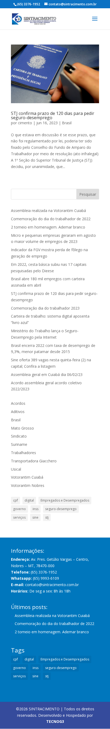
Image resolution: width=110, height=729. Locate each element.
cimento (25, 122)
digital (29, 500)
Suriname (19, 444)
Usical (16, 469)
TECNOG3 (55, 721)
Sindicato (19, 436)
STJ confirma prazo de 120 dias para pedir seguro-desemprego (52, 115)
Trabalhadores (23, 452)
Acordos (18, 403)
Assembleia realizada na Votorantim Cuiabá (48, 210)
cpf (15, 500)
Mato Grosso (22, 428)
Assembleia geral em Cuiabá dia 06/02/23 (46, 374)
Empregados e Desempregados (65, 500)
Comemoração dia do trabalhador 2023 (45, 308)
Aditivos (18, 411)
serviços (19, 517)
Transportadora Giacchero (34, 460)
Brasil (67, 122)
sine (35, 517)
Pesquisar (87, 194)
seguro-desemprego (61, 509)
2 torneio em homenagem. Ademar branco (48, 227)
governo (19, 509)
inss (35, 509)
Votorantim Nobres (27, 485)
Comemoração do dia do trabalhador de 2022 (51, 218)
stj (47, 517)
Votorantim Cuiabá (27, 477)
